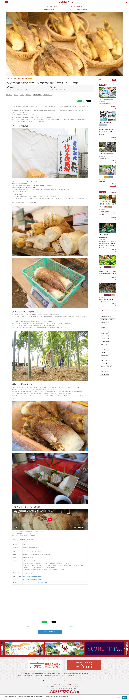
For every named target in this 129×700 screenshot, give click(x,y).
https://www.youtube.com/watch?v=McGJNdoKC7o (35, 582)
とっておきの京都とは (82, 9)
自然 (106, 99)
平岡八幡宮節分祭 (104, 319)
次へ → (71, 626)
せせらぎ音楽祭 (103, 352)
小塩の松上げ (112, 319)
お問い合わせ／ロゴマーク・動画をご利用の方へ (74, 680)
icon (127, 2)
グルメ (30, 78)
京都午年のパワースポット (105, 363)
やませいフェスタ (104, 349)
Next (124, 648)
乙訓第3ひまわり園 (104, 335)
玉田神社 (109, 366)
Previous (4, 648)
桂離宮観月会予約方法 (105, 322)
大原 (101, 153)
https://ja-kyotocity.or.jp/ (28, 573)
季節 (106, 206)
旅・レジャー (103, 125)
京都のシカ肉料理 (104, 357)
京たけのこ (9, 94)
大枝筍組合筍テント (47, 94)
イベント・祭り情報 (66, 9)
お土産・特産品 (22, 78)
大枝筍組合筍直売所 (37, 94)
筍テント (16, 94)
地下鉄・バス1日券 (104, 344)
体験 (111, 177)
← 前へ (28, 626)
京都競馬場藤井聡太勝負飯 (105, 341)
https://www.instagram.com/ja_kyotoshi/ (32, 579)
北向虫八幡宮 (103, 366)
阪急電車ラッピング (104, 333)
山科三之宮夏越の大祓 (105, 374)
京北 (101, 99)
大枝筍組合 (28, 94)
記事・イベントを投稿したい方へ (52, 680)
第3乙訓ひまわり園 (104, 371)
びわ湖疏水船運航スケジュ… (106, 324)
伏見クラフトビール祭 (105, 338)
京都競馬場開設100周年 (105, 316)
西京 (15, 78)
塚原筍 (22, 94)
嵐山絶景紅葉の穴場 (104, 355)
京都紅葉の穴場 (103, 313)
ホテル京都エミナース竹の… (106, 368)
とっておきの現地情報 (49, 9)
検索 (114, 79)
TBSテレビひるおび (104, 330)
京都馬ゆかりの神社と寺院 (105, 360)
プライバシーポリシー (58, 684)
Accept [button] (124, 697)
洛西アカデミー (103, 346)
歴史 (106, 234)
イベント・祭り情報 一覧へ (50, 631)
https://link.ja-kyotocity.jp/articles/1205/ (32, 576)
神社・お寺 (107, 122)
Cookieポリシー (72, 684)
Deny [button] (119, 697)
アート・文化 (103, 237)
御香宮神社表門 (103, 327)
